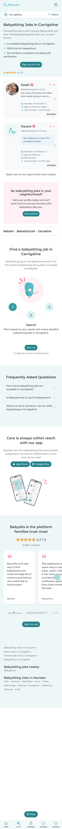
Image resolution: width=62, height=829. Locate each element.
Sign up (31, 347)
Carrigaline (34, 685)
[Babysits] (11, 4)
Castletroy (47, 685)
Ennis (37, 681)
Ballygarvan (10, 670)
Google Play (42, 464)
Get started (31, 213)
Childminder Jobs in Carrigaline (20, 655)
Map (32, 814)
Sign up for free (31, 64)
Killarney (8, 689)
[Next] (57, 577)
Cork (6, 681)
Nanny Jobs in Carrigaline (17, 651)
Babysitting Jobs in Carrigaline (20, 647)
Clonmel (21, 685)
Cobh (18, 689)
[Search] (5, 14)
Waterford (27, 681)
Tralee (45, 681)
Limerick (15, 681)
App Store (21, 464)
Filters (55, 14)
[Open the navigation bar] (56, 4)
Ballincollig (9, 685)
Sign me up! (31, 624)
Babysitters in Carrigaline (17, 659)
